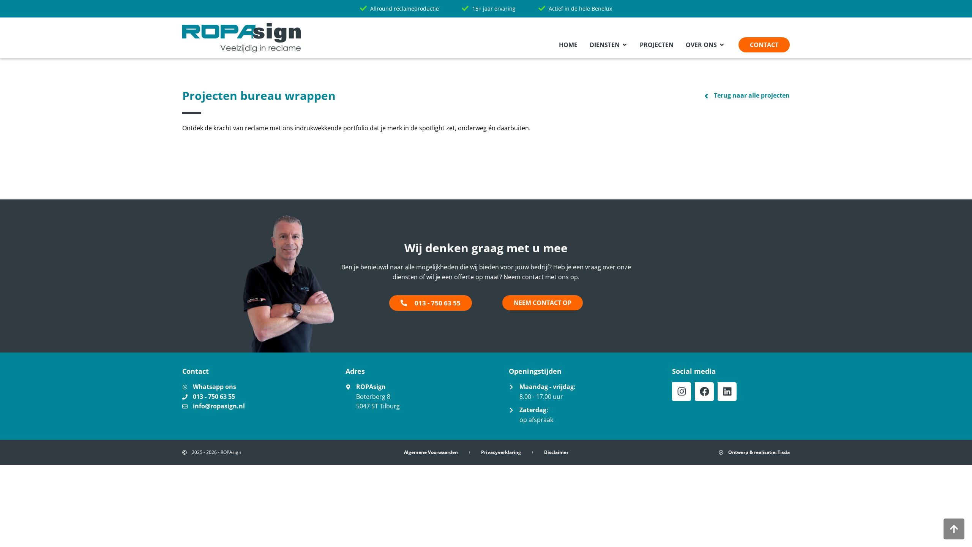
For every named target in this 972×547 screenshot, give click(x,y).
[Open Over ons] (722, 44)
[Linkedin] (727, 391)
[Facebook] (704, 391)
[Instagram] (681, 391)
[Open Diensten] (625, 44)
